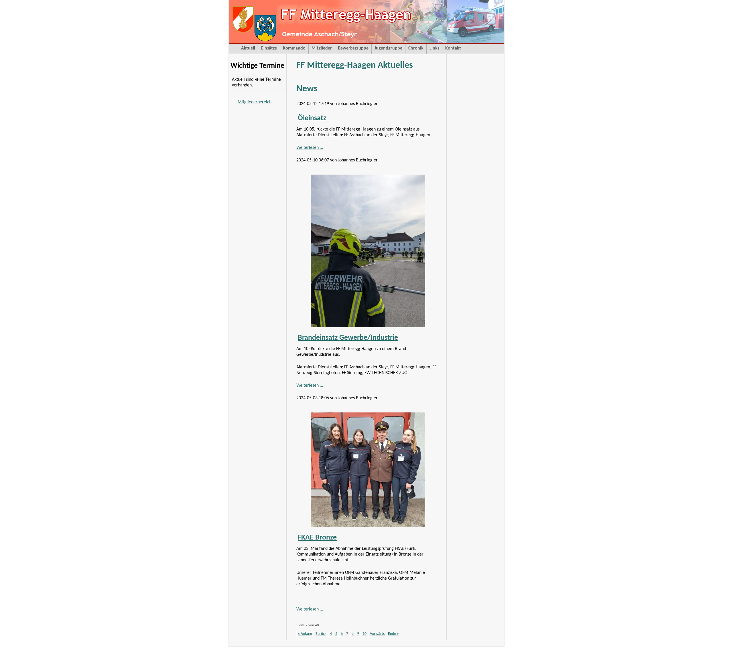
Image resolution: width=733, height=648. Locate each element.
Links (434, 48)
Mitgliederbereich (254, 102)
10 (364, 634)
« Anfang (305, 634)
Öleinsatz (312, 118)
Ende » (393, 634)
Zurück (321, 634)
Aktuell (248, 48)
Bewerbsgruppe (353, 48)
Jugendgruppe (388, 48)
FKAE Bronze (317, 537)
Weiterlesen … (309, 147)
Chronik (415, 48)
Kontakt (453, 48)
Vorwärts (377, 634)
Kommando (294, 48)
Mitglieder (322, 48)
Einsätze (269, 48)
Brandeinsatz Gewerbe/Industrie (348, 337)
